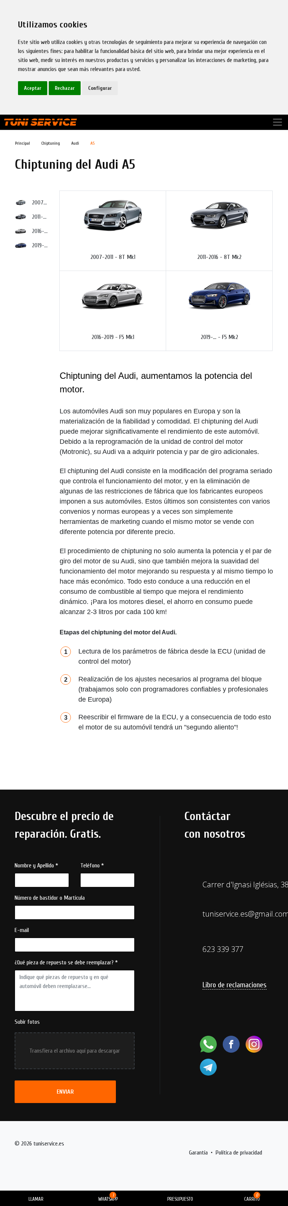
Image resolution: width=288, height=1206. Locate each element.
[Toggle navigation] (277, 122)
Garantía (198, 1152)
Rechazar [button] (65, 88)
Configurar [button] (100, 88)
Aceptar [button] (32, 88)
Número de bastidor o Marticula (50, 897)
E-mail (22, 930)
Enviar (65, 1091)
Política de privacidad (239, 1152)
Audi (75, 143)
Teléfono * (92, 865)
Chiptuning (50, 143)
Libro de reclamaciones (234, 985)
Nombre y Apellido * (36, 865)
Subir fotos (27, 1021)
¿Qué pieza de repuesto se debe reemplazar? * (66, 962)
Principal (22, 143)
